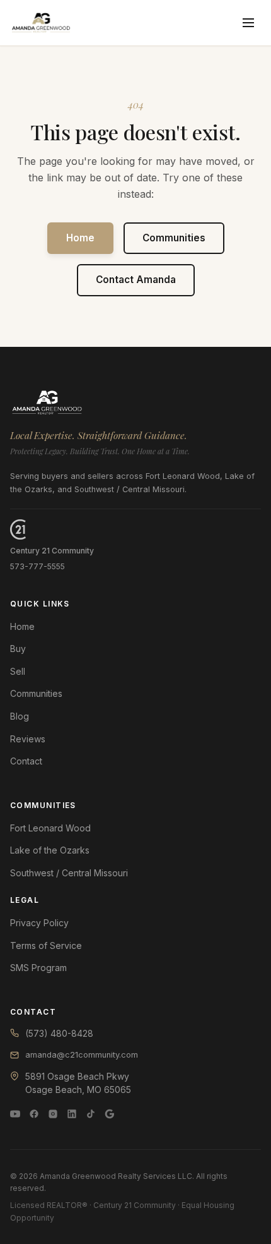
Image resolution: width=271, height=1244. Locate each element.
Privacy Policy (39, 922)
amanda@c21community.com (81, 1055)
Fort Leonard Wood (50, 828)
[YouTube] (15, 1114)
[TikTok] (91, 1114)
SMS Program (38, 967)
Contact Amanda (136, 280)
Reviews (27, 739)
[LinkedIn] (72, 1114)
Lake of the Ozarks (49, 850)
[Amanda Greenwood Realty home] (41, 22)
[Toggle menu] (248, 22)
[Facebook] (34, 1114)
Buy (18, 648)
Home (80, 238)
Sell (17, 671)
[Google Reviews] (110, 1114)
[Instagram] (53, 1114)
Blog (19, 716)
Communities (173, 238)
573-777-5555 (37, 566)
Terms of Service (46, 945)
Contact (26, 761)
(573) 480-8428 (59, 1033)
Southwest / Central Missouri (69, 872)
